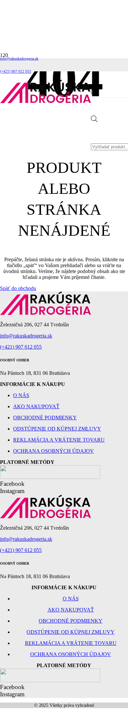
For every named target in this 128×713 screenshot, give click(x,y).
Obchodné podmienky (45, 417)
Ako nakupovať (36, 406)
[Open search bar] (94, 94)
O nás (21, 395)
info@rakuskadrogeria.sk (26, 335)
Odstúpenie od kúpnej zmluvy (57, 428)
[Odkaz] (45, 101)
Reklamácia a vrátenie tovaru (59, 440)
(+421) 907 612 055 (21, 347)
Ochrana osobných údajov (53, 451)
